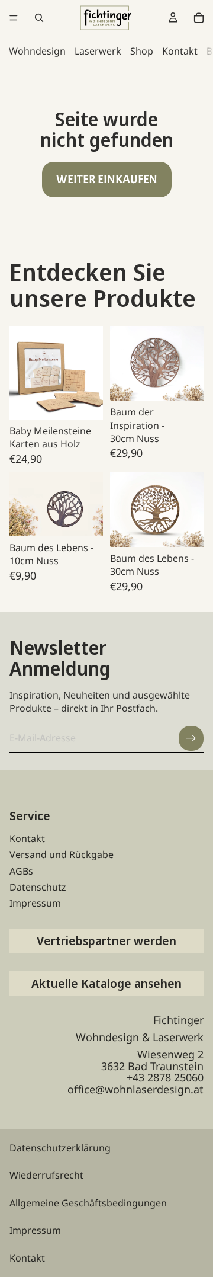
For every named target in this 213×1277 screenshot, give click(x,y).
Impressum (35, 903)
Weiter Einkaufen (106, 179)
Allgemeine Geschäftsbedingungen (88, 1202)
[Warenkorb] (199, 18)
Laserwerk (98, 50)
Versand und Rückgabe (61, 854)
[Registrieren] (191, 738)
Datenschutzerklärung (60, 1147)
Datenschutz (37, 887)
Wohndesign (37, 50)
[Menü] (13, 17)
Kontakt (180, 50)
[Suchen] (39, 18)
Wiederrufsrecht (46, 1175)
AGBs (21, 871)
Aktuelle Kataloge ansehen (106, 983)
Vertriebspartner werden (106, 941)
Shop (141, 50)
